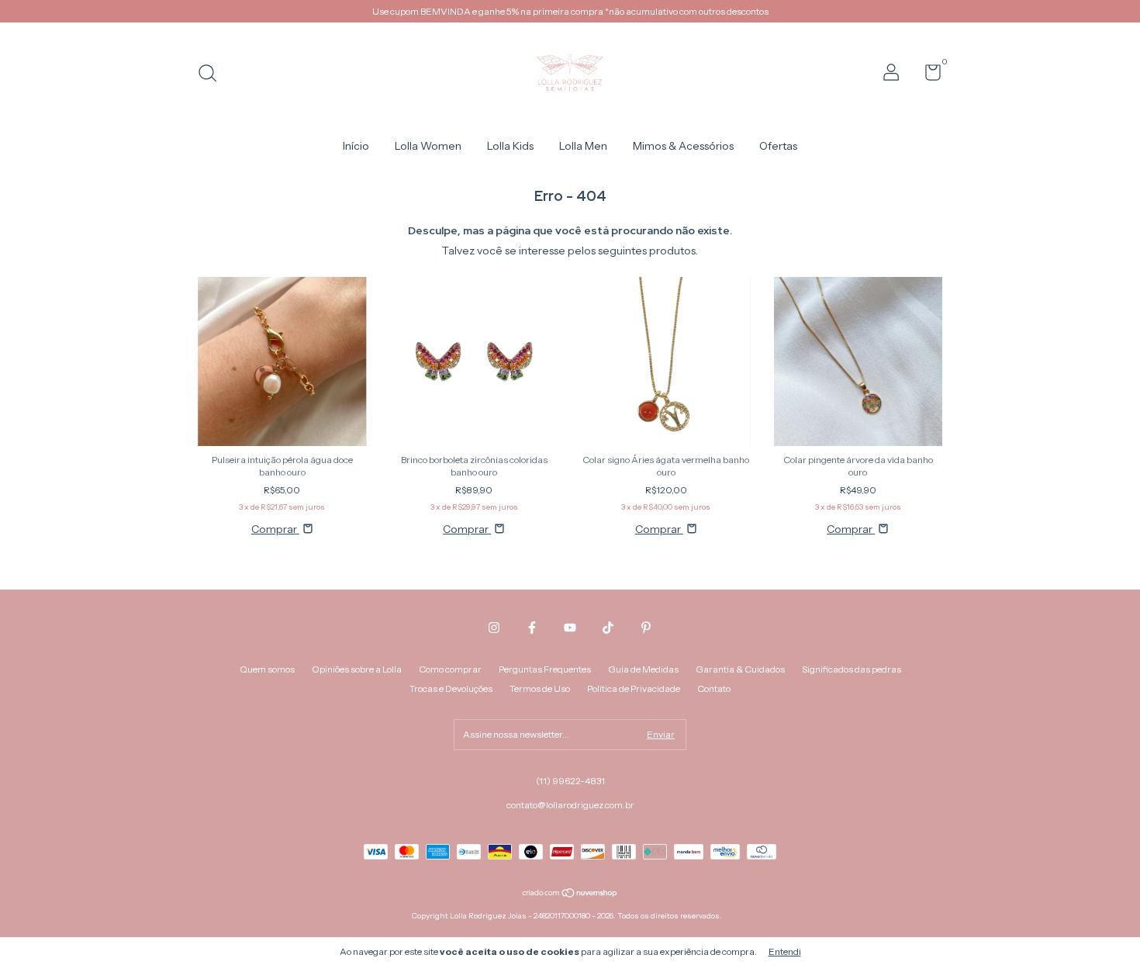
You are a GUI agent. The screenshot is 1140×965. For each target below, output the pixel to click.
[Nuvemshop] (570, 894)
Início (356, 146)
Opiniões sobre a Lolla (357, 669)
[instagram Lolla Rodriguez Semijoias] (494, 627)
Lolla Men (583, 146)
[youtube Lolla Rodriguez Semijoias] (570, 627)
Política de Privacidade (633, 688)
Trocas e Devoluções (450, 688)
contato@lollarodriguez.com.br (570, 805)
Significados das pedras (851, 669)
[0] (927, 75)
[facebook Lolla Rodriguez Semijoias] (532, 627)
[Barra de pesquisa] (213, 74)
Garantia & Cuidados (740, 669)
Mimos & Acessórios (683, 146)
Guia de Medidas (643, 669)
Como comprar (450, 669)
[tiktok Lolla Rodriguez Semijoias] (608, 627)
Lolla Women (428, 146)
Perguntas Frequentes (545, 669)
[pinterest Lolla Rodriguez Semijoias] (646, 627)
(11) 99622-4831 (570, 781)
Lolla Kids (510, 146)
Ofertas (778, 146)
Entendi (785, 951)
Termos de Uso (540, 688)
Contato (714, 688)
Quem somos (267, 669)
